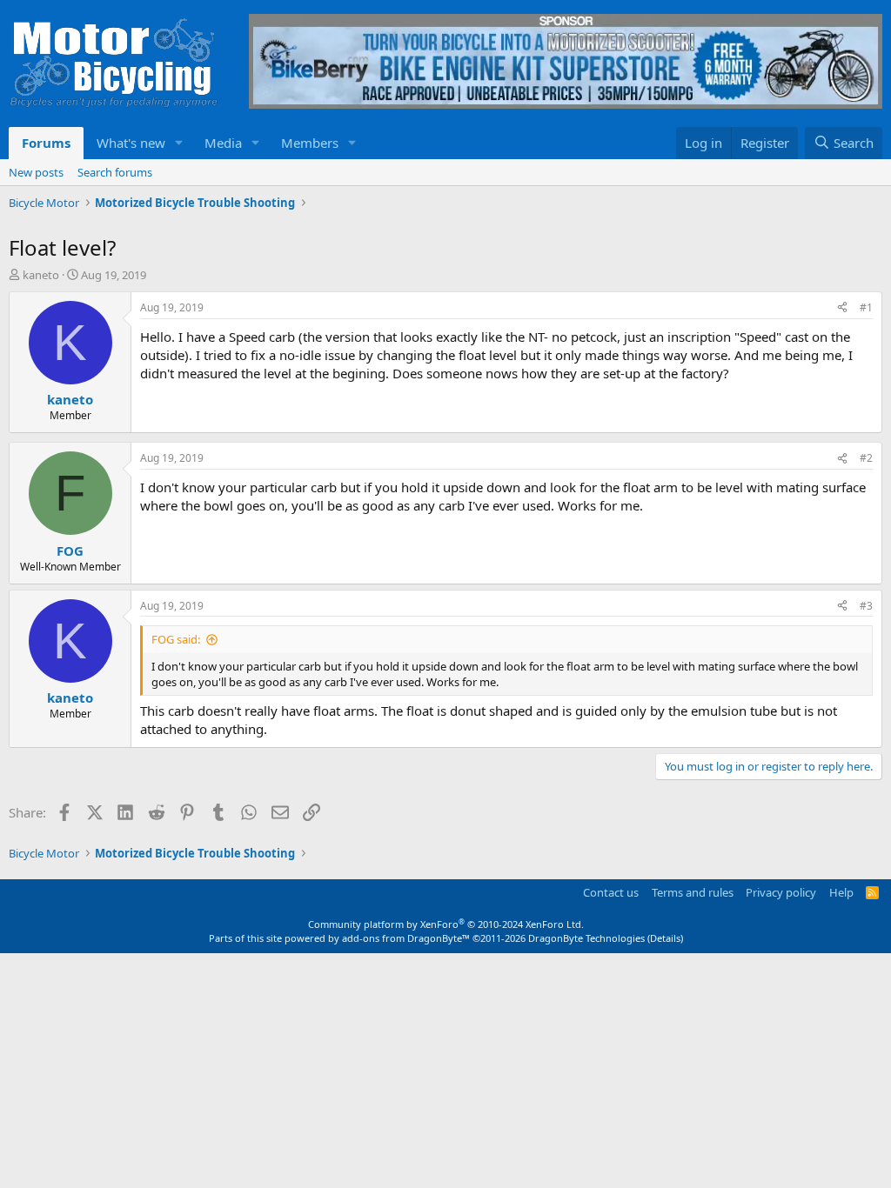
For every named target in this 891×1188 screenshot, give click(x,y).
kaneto (41, 275)
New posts (36, 172)
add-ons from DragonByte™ (406, 937)
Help (841, 892)
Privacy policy (781, 892)
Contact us (611, 892)
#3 (866, 605)
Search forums (114, 172)
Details (665, 937)
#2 (866, 458)
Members (309, 142)
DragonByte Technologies (586, 937)
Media (223, 142)
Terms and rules (693, 892)
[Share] (842, 308)
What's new (131, 142)
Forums (46, 142)
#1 (866, 307)
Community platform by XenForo (446, 924)
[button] (179, 143)
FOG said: (175, 639)
